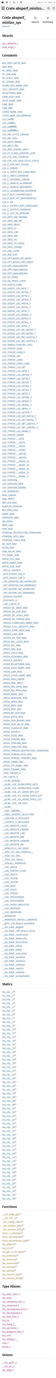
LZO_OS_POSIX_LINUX (14, 281)
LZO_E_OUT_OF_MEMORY (15, 213)
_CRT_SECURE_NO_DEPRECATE (18, 589)
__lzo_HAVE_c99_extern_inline (18, 931)
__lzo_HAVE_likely (12, 949)
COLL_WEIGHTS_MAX (13, 89)
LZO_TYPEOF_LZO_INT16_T (16, 378)
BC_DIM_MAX (9, 74)
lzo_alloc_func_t (11, 1294)
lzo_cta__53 (8, 1191)
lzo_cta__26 (8, 1089)
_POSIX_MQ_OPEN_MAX (15, 686)
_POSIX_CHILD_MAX (12, 653)
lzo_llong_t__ (9, 1324)
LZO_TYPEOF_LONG (12, 359)
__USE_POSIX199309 (13, 897)
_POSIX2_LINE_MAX (12, 634)
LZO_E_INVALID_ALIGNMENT (17, 183)
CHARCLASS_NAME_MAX (15, 85)
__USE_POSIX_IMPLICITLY (15, 904)
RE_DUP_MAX (9, 544)
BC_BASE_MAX (10, 70)
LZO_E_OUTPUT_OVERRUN (16, 209)
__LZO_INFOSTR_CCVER (14, 825)
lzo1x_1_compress (12, 1233)
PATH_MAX (7, 525)
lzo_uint (6, 1335)
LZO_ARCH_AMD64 (12, 142)
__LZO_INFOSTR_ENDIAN (15, 829)
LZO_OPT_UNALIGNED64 (15, 273)
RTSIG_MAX (8, 547)
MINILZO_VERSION (12, 506)
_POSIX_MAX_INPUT (12, 683)
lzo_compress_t (10, 1305)
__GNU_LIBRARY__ (12, 810)
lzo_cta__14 (8, 1044)
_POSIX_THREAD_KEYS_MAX (17, 754)
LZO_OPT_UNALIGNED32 (15, 269)
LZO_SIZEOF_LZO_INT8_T (15, 288)
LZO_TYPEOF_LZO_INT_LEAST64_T (20, 427)
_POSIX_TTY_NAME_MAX (15, 765)
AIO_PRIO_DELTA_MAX (14, 63)
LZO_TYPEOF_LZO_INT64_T (16, 408)
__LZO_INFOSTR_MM (13, 837)
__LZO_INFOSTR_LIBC (13, 833)
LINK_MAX (7, 108)
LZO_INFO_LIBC (10, 232)
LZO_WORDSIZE (10, 491)
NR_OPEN (7, 521)
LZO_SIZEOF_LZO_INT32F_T (16, 303)
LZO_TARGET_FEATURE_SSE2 (17, 344)
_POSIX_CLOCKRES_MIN (15, 656)
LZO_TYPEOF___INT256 (14, 457)
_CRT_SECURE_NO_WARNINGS (18, 592)
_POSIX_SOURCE (11, 731)
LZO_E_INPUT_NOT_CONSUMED (19, 172)
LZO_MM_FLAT (9, 254)
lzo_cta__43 (8, 1153)
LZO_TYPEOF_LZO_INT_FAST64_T (19, 420)
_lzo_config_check (12, 1221)
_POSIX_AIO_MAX (11, 645)
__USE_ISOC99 (10, 882)
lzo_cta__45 (8, 1161)
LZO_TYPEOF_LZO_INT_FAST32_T (19, 416)
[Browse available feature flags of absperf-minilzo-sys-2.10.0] (21, 2)
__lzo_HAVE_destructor (14, 938)
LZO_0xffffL (8, 119)
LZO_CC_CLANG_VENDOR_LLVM (18, 153)
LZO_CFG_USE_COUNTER (15, 157)
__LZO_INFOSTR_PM (13, 844)
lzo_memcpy (9, 1259)
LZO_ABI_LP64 (9, 138)
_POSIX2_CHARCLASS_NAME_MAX (20, 622)
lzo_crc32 (7, 1248)
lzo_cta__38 (8, 1134)
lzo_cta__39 (8, 1138)
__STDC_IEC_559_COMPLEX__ (17, 852)
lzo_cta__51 (8, 1183)
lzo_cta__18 (8, 1059)
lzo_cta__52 (8, 1187)
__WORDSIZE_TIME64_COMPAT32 (19, 919)
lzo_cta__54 (8, 1194)
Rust (50, 2)
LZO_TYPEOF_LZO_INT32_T (16, 393)
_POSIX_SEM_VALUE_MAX (16, 724)
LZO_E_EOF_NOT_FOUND (15, 164)
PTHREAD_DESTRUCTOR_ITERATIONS (21, 532)
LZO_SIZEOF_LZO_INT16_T (16, 296)
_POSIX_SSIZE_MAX (12, 735)
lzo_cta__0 (8, 992)
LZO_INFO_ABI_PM (12, 220)
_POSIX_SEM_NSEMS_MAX (16, 720)
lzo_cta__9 (8, 1025)
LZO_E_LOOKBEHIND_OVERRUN (19, 190)
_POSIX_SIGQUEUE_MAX (15, 728)
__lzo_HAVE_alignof (12, 927)
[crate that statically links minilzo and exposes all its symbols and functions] (8, 2)
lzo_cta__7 (7, 1018)
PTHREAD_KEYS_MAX (13, 536)
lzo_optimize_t (10, 1328)
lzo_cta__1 (7, 995)
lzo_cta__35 (8, 1123)
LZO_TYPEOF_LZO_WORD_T (16, 431)
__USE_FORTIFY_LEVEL (14, 870)
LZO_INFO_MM (10, 235)
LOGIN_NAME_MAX (12, 111)
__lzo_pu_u (8, 1366)
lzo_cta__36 (8, 1127)
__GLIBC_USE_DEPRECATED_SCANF (20, 788)
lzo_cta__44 (8, 1157)
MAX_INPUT (8, 498)
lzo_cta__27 (8, 1093)
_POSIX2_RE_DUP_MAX (14, 637)
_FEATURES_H (9, 600)
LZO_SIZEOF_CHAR (12, 284)
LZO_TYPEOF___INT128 (14, 453)
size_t (5, 1343)
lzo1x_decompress (12, 1237)
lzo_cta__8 (8, 1022)
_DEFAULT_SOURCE (12, 596)
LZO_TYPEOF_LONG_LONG (16, 363)
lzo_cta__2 (8, 999)
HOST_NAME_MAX (11, 100)
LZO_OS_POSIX (10, 277)
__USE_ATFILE (9, 867)
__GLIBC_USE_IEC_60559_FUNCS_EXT (22, 795)
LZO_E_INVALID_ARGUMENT (17, 187)
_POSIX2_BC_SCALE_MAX (15, 615)
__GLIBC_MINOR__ (12, 780)
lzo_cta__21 (8, 1070)
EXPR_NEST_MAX (11, 96)
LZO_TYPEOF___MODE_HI (15, 465)
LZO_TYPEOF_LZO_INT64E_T (17, 397)
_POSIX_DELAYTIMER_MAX (16, 664)
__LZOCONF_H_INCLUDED (15, 818)
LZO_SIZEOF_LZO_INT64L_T (16, 322)
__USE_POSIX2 (10, 893)
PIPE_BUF (7, 529)
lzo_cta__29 (8, 1101)
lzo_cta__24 (8, 1082)
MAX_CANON (9, 495)
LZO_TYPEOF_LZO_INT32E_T (17, 382)
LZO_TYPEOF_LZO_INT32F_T (16, 386)
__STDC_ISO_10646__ (13, 859)
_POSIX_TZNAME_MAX (14, 769)
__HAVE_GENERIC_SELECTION (18, 814)
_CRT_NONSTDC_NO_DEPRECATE (19, 581)
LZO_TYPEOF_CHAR (12, 348)
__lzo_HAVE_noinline (13, 957)
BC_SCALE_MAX (10, 78)
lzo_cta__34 (8, 1119)
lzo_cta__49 (8, 1176)
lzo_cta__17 (8, 1055)
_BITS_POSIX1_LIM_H (13, 574)
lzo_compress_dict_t (13, 1301)
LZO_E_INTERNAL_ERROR (15, 179)
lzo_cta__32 (8, 1112)
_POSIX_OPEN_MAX (12, 701)
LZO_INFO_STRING (12, 247)
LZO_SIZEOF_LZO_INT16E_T (16, 292)
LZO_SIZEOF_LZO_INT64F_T (16, 318)
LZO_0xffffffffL (9, 126)
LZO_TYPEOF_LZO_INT (13, 367)
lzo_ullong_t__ (10, 1339)
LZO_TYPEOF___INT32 (13, 446)
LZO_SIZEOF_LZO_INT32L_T (16, 307)
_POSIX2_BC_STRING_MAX (16, 619)
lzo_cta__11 (8, 1033)
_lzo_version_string (12, 1229)
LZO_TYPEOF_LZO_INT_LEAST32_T (20, 423)
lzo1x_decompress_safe (15, 1240)
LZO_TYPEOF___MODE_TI (15, 476)
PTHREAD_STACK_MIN (13, 540)
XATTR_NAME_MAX (12, 562)
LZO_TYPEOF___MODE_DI (15, 461)
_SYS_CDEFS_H (10, 776)
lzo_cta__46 (8, 1164)
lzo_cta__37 (8, 1131)
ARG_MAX (7, 66)
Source (6, 26)
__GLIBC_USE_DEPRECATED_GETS (20, 784)
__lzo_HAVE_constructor (15, 934)
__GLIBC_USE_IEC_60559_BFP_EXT (20, 792)
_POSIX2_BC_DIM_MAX (14, 611)
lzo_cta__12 (8, 1037)
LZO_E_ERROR (10, 168)
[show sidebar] (3, 8)
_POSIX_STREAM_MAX (14, 739)
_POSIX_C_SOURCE (12, 660)
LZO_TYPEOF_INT (11, 356)
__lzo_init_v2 (9, 1218)
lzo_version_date (11, 1274)
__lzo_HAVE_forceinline (15, 942)
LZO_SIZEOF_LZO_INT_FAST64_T (19, 333)
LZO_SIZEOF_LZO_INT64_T (16, 326)
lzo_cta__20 (8, 1067)
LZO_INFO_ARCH (11, 224)
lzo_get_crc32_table (13, 1252)
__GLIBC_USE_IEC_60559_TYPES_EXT (22, 799)
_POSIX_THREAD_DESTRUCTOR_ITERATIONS (25, 750)
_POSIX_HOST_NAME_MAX (16, 668)
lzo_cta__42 (8, 1149)
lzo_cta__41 (8, 1146)
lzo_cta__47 (8, 1168)
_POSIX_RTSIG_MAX (12, 716)
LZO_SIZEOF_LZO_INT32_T (16, 311)
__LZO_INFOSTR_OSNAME (16, 840)
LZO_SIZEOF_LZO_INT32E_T (16, 299)
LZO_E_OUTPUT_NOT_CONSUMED (20, 205)
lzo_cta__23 (8, 1078)
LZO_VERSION (9, 480)
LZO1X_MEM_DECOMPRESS (16, 115)
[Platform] (15, 2)
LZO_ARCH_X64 (10, 145)
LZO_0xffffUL (9, 123)
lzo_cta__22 (8, 1074)
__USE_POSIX (9, 889)
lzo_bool (6, 1298)
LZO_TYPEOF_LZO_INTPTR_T (17, 412)
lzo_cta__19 (8, 1063)
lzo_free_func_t (10, 1316)
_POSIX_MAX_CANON (13, 679)
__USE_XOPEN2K (11, 908)
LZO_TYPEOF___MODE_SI (15, 472)
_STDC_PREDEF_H (11, 773)
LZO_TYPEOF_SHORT (13, 435)
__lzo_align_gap (11, 1214)
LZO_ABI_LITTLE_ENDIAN (15, 134)
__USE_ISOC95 (10, 878)
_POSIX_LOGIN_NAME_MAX (16, 675)
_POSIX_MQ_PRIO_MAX (14, 690)
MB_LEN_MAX (9, 502)
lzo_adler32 (8, 1244)
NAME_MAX (8, 513)
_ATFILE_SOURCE (11, 570)
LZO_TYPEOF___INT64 (13, 450)
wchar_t (6, 1346)
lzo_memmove (10, 1263)
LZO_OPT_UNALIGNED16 (15, 266)
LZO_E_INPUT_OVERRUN (15, 175)
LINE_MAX (7, 104)
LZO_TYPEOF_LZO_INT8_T (15, 371)
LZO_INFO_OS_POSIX (13, 243)
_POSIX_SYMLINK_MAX (14, 743)
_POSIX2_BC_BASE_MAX (15, 607)
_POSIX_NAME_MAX (12, 694)
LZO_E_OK (7, 202)
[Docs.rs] (2, 2)
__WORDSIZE (9, 916)
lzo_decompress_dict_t (14, 1309)
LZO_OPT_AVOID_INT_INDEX (17, 258)
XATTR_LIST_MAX (11, 559)
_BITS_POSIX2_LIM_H (13, 577)
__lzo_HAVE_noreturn (13, 961)
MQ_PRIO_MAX (10, 510)
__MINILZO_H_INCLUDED (15, 848)
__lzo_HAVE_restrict (13, 968)
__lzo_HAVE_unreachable (16, 976)
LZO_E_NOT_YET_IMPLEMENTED (19, 198)
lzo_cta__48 (8, 1172)
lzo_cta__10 (8, 1029)
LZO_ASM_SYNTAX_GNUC (15, 149)
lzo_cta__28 (8, 1097)
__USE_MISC (9, 885)
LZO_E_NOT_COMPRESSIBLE (17, 194)
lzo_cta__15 (8, 1048)
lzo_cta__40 (8, 1142)
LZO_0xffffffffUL (10, 130)
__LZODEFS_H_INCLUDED (15, 822)
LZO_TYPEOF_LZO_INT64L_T (17, 405)
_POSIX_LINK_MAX (12, 671)
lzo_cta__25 (8, 1085)
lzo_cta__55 (8, 1198)
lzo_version (8, 1270)
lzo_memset (8, 1267)
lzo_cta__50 (8, 1179)
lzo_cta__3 (8, 1003)
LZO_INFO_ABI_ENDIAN (14, 217)
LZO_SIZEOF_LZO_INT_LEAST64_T (19, 341)
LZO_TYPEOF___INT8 (13, 438)
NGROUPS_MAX (10, 517)
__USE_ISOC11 (9, 874)
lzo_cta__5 (8, 1010)
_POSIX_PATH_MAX (12, 705)
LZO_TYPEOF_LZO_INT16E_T (17, 374)
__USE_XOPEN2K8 (11, 912)
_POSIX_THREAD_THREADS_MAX (19, 758)
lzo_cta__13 (8, 1040)
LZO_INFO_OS (9, 239)
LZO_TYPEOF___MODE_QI (15, 468)
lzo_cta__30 (8, 1104)
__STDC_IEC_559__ (12, 855)
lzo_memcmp (9, 1255)
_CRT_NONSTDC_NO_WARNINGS (19, 585)
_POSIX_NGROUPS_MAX (14, 698)
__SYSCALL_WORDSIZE (14, 863)
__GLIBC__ (7, 807)
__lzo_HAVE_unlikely (13, 972)
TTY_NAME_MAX (10, 555)
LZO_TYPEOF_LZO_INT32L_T (16, 389)
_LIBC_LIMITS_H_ (11, 604)
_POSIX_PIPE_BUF (12, 709)
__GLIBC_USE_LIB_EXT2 (14, 803)
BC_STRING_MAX (11, 81)
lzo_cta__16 (8, 1052)
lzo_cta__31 (8, 1108)
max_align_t (9, 47)
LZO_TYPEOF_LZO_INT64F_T (17, 401)
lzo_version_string (12, 1278)
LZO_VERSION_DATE (12, 483)
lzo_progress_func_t (13, 1331)
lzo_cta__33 (8, 1116)
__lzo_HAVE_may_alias (14, 953)
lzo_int (6, 1320)
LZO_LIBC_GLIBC (11, 250)
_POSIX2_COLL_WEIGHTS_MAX (18, 626)
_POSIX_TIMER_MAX (13, 761)
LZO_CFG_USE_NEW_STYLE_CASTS (20, 160)
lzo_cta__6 (8, 1014)
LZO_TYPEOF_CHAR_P (13, 352)
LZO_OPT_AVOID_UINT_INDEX (17, 262)
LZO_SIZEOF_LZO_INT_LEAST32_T (19, 337)
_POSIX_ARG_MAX (11, 649)
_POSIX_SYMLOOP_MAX (14, 746)
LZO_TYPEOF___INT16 (13, 442)
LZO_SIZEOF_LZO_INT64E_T (16, 314)
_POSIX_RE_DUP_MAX (13, 713)
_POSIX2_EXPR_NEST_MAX (16, 630)
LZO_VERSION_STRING (14, 487)
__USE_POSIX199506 (13, 900)
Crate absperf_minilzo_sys (27, 8)
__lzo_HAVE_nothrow (13, 964)
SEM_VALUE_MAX (11, 551)
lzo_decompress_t (12, 1313)
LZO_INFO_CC (9, 228)
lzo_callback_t (10, 43)
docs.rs (41, 2)
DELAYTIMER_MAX (11, 93)
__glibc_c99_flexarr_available (18, 923)
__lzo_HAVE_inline (12, 946)
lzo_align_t (8, 1370)
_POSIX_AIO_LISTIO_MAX (15, 641)
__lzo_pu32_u (9, 1362)
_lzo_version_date (12, 1225)
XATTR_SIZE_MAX (11, 566)
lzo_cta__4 (8, 1007)
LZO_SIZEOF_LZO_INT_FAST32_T (19, 329)
